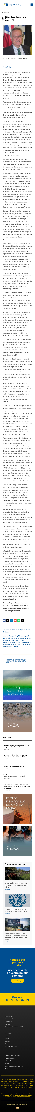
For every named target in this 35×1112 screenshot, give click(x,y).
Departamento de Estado (16, 640)
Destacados (7, 642)
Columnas (18, 638)
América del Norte (9, 638)
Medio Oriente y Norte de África (14, 1066)
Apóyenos (7, 1024)
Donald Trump (15, 642)
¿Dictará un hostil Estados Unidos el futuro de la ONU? (16, 910)
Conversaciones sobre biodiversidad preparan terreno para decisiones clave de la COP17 (16, 786)
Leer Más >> (6, 749)
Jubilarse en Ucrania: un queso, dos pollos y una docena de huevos (15, 775)
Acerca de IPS (9, 1016)
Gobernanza (16, 630)
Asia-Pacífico (9, 1061)
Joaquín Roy (7, 67)
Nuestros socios (9, 1019)
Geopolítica (12, 644)
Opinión (22, 630)
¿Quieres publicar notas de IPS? (14, 1027)
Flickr (6, 1044)
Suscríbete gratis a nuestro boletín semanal (18, 972)
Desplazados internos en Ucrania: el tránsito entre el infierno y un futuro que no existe (16, 937)
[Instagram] (17, 1000)
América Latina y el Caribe (12, 1055)
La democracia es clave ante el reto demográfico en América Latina (15, 756)
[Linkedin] (27, 1000)
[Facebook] (7, 1000)
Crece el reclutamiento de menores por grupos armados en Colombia (16, 766)
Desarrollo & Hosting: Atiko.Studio (17, 1104)
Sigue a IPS (8, 1033)
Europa (5, 644)
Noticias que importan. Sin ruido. (17, 962)
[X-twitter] (12, 1000)
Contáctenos (8, 1021)
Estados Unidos (26, 642)
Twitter (7, 1038)
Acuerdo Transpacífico (10, 636)
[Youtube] (22, 1000)
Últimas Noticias (12, 647)
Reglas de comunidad (11, 1046)
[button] (4, 620)
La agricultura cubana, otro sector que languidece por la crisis (16, 885)
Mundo (7, 1068)
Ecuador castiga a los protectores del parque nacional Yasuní (16, 746)
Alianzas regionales (24, 636)
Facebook (7, 1041)
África (6, 1053)
